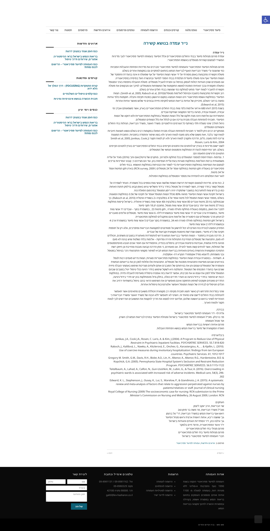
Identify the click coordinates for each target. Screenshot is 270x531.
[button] (266, 20)
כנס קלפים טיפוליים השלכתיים (80, 93)
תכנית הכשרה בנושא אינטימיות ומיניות (76, 98)
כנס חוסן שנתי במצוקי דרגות (82, 51)
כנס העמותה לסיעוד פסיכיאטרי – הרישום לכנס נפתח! (74, 66)
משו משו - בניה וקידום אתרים (211, 524)
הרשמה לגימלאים (164, 486)
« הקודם (220, 453)
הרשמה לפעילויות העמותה (159, 490)
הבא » (109, 453)
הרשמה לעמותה (164, 481)
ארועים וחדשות (208, 443)
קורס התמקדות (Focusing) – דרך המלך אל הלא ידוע (73, 87)
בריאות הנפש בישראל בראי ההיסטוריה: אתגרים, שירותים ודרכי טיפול (75, 58)
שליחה (79, 506)
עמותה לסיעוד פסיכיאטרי (188, 443)
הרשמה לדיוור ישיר (163, 495)
